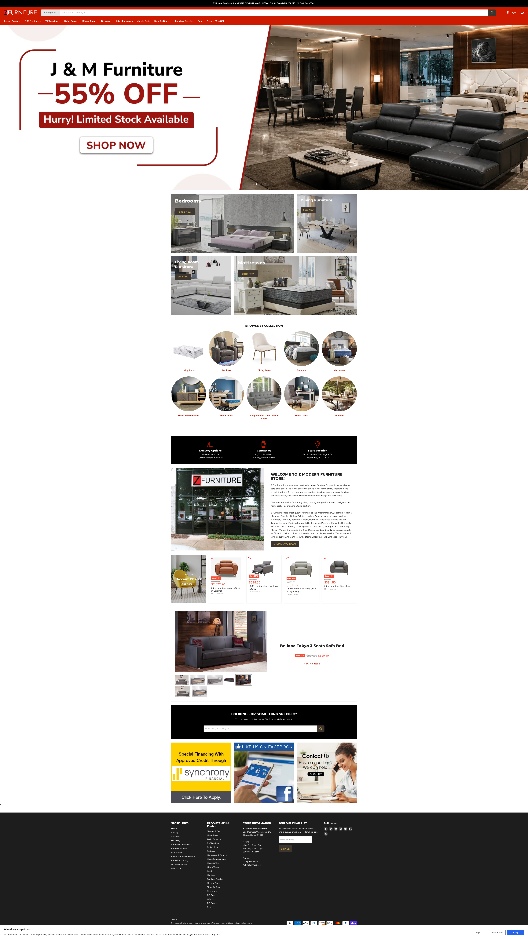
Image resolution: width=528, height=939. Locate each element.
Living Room (70, 21)
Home (174, 828)
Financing (175, 840)
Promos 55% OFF (215, 21)
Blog (209, 907)
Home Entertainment (216, 859)
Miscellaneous (123, 21)
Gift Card (211, 895)
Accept (515, 932)
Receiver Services (179, 848)
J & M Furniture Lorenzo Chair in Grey (263, 587)
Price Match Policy (179, 860)
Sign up (285, 849)
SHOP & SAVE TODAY (284, 543)
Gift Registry (212, 903)
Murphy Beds (143, 21)
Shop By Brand (162, 21)
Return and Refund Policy (183, 856)
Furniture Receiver (184, 21)
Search (174, 919)
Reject (478, 932)
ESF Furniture (52, 21)
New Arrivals (213, 891)
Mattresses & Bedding (217, 855)
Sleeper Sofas (10, 21)
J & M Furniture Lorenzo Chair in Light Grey (301, 590)
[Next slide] (520, 107)
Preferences (497, 932)
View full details (312, 664)
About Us (175, 836)
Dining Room (89, 21)
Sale (200, 21)
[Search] (492, 12)
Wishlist (211, 899)
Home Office (213, 863)
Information (176, 852)
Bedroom (106, 21)
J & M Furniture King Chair (337, 586)
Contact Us (176, 868)
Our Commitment (179, 864)
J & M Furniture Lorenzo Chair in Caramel (225, 589)
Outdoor (211, 871)
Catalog (174, 832)
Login (513, 12)
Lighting (211, 875)
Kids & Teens (213, 867)
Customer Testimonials (181, 844)
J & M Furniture (31, 21)
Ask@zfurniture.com (252, 865)
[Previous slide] (7, 107)
